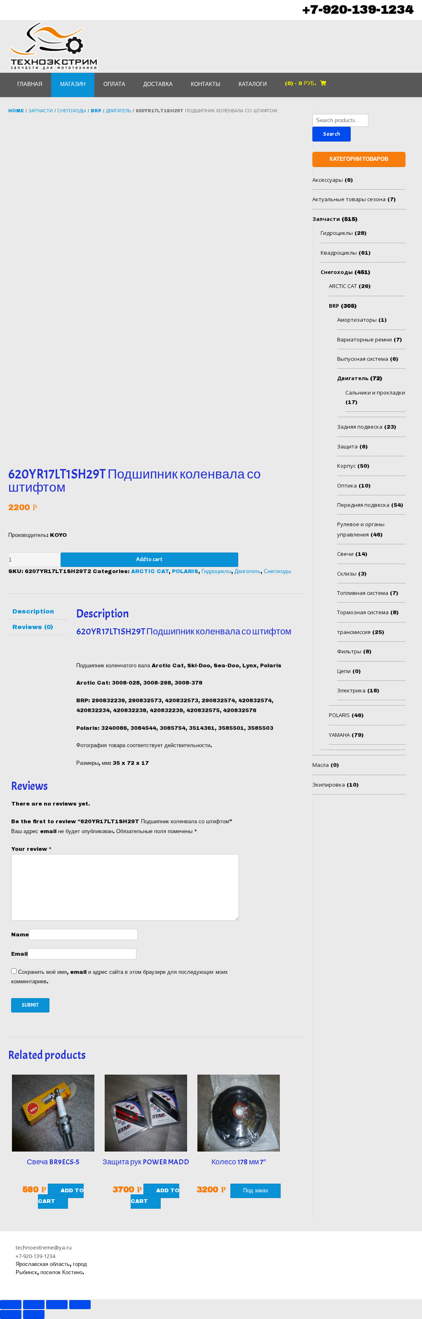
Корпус (346, 465)
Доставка (158, 84)
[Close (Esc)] (10, 1304)
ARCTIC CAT (150, 571)
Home (16, 110)
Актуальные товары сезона (349, 199)
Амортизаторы (357, 319)
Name (20, 935)
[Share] (34, 1304)
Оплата (114, 84)
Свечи (345, 553)
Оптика (347, 485)
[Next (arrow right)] (34, 1314)
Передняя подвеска (363, 505)
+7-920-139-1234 (357, 9)
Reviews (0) (32, 627)
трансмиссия (353, 632)
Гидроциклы (216, 571)
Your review (31, 849)
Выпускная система (362, 358)
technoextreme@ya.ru (44, 1247)
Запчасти (40, 110)
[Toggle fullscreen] (57, 1304)
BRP (96, 110)
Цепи (344, 671)
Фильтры (349, 651)
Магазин (72, 84)
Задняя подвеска (359, 426)
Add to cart (149, 559)
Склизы (346, 573)
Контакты (205, 84)
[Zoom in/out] (80, 1304)
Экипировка (328, 784)
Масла (320, 765)
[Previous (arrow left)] (10, 1314)
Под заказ (255, 1191)
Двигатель (118, 110)
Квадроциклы (339, 252)
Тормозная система (363, 612)
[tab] (38, 612)
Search (331, 133)
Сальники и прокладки (375, 392)
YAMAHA (339, 734)
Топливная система (362, 593)
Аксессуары (327, 179)
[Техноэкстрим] (53, 46)
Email (19, 954)
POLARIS (185, 571)
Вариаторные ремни (364, 339)
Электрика (351, 690)
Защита (347, 446)
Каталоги (253, 84)
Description (33, 611)
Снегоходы (71, 110)
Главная (29, 84)
